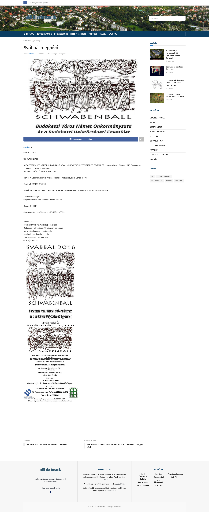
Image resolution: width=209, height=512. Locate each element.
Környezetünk (61, 34)
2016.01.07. (41, 54)
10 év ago (170, 61)
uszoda (169, 181)
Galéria (102, 34)
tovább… (27, 147)
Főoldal (30, 34)
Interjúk (154, 136)
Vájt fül (113, 34)
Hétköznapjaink (44, 34)
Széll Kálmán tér (157, 181)
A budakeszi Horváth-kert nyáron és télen (100, 484)
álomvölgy (179, 181)
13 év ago (170, 72)
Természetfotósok (159, 155)
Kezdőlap (26, 41)
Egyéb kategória (37, 41)
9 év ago (170, 88)
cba (152, 176)
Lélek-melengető (78, 34)
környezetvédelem (164, 176)
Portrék (93, 34)
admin (31, 54)
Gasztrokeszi (156, 127)
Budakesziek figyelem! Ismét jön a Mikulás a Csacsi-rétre (175, 82)
